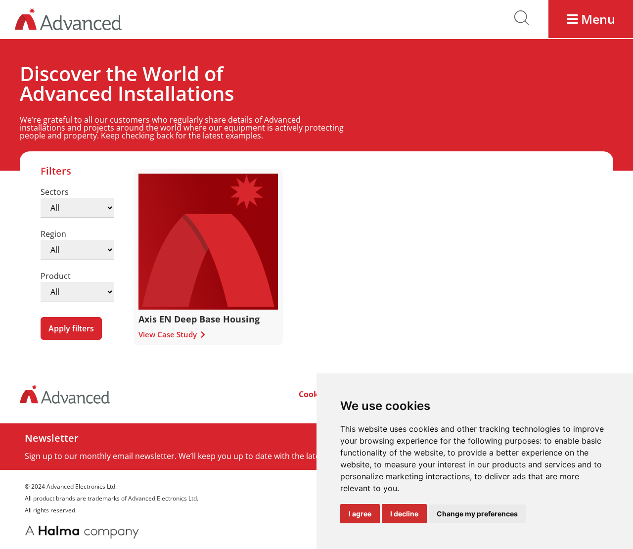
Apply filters (71, 328)
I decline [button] (404, 513)
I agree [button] (360, 513)
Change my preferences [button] (477, 513)
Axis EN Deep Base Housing (199, 319)
